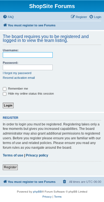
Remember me (17, 88)
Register (10, 167)
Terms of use (13, 155)
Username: (11, 50)
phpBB (37, 191)
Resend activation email (19, 77)
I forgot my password (17, 73)
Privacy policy (37, 155)
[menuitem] (8, 17)
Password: (10, 62)
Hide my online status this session (30, 93)
